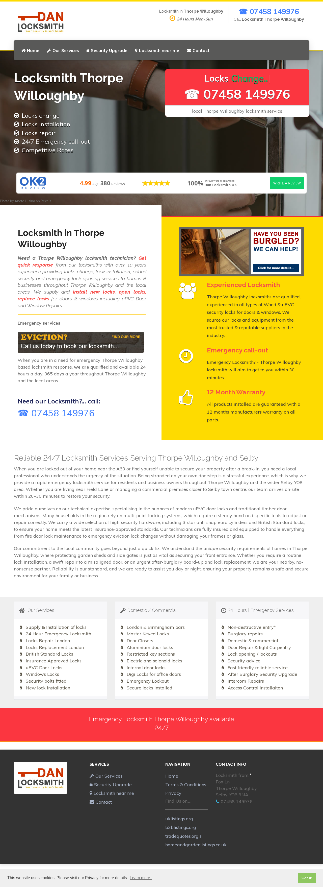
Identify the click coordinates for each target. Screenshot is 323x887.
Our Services (65, 50)
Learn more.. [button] (141, 878)
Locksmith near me (159, 50)
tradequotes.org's (183, 836)
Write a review (287, 183)
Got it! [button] (307, 878)
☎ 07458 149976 (269, 11)
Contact (201, 50)
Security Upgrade (109, 50)
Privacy (173, 793)
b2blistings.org (180, 827)
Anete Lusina (25, 201)
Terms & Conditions (185, 784)
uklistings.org (179, 819)
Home (33, 50)
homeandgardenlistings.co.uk (196, 845)
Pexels (46, 201)
